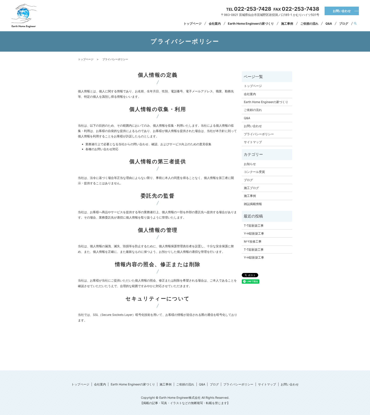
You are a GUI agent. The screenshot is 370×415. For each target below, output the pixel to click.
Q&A (328, 23)
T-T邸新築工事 (254, 225)
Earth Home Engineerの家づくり (251, 23)
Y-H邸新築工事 (254, 233)
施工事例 (287, 23)
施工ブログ (251, 188)
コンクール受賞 (254, 172)
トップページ (192, 23)
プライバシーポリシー (259, 134)
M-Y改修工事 (252, 241)
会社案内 (215, 23)
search (355, 23)
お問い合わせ (342, 11)
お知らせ (250, 164)
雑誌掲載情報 (253, 204)
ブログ (343, 23)
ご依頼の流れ (309, 23)
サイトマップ (253, 142)
